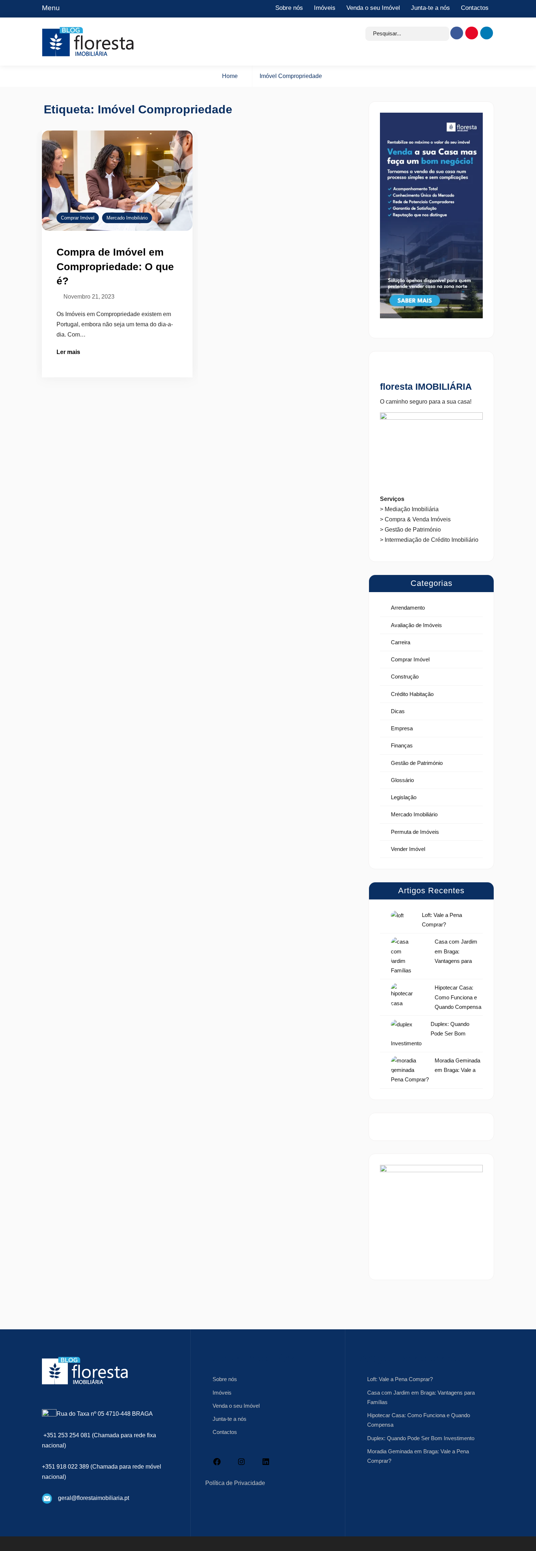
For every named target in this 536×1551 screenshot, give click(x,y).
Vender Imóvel (408, 849)
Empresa (402, 728)
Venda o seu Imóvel (373, 7)
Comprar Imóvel (77, 218)
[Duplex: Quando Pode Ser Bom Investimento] (401, 1024)
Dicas (398, 711)
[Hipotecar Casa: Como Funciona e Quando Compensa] (403, 995)
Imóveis (324, 7)
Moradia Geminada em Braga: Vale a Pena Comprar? (435, 1070)
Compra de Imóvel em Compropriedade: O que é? (115, 267)
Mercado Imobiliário (127, 218)
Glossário (402, 780)
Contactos (475, 7)
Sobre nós (289, 7)
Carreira (400, 642)
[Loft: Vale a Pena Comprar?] (397, 915)
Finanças (402, 745)
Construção (405, 676)
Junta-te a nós (430, 7)
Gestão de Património (417, 763)
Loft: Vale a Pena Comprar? (400, 1379)
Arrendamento (408, 608)
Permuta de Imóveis (415, 832)
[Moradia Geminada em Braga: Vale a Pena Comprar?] (403, 1065)
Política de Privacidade (235, 1483)
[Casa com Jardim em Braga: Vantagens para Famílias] (403, 951)
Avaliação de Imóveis (416, 625)
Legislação (403, 797)
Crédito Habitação (412, 694)
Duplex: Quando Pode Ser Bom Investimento (420, 1438)
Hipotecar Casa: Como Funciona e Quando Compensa (458, 997)
